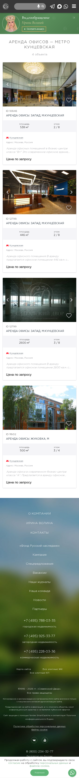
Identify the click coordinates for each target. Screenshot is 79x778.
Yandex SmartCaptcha (39, 715)
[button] (7, 84)
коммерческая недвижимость (39, 657)
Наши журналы (39, 582)
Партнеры (39, 609)
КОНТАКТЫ (39, 532)
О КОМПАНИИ (39, 513)
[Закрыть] (74, 18)
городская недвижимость (39, 627)
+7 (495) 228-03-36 (39, 651)
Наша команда (39, 591)
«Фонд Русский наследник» (39, 545)
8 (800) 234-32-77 (39, 751)
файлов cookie (39, 766)
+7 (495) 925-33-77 (39, 636)
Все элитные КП (39, 673)
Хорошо (40, 773)
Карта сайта (24, 669)
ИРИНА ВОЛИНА (39, 523)
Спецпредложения (39, 563)
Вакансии (39, 573)
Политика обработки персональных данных (39, 726)
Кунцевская (16, 138)
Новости (39, 600)
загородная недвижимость (39, 642)
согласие (14, 763)
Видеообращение (36, 17)
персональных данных (54, 763)
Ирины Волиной (33, 22)
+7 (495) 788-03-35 (39, 620)
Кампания (39, 554)
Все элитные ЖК (53, 669)
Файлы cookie (39, 730)
